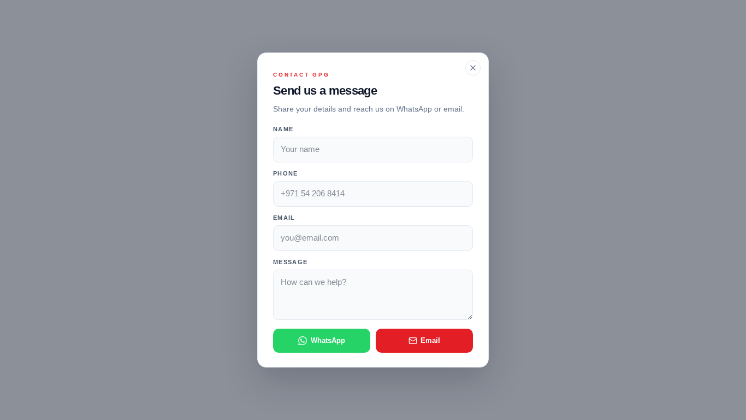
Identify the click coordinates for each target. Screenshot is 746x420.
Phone (285, 173)
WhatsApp (328, 340)
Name (283, 129)
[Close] (473, 67)
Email (284, 217)
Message (290, 262)
